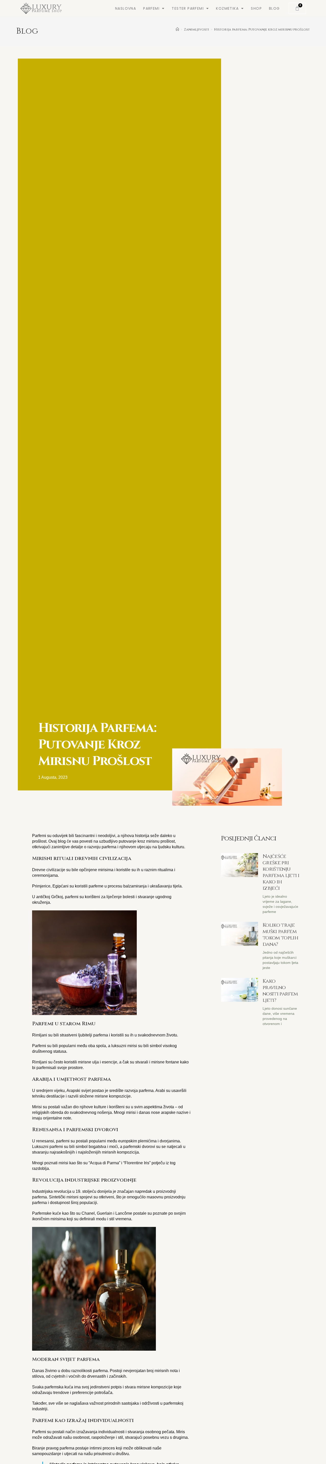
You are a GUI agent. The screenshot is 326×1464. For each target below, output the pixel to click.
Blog (274, 8)
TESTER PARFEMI (188, 8)
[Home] (177, 29)
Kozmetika (227, 8)
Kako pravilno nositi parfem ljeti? (280, 991)
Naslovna (125, 8)
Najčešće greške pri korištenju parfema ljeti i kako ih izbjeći (281, 872)
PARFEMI (151, 8)
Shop (256, 8)
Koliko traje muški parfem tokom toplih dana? (280, 935)
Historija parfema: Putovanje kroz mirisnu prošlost (262, 29)
